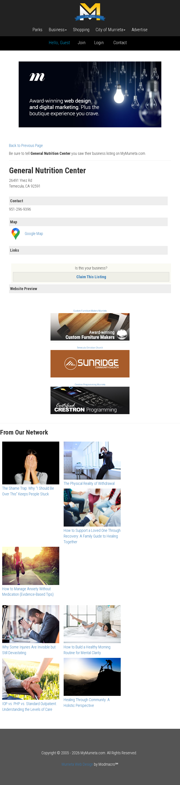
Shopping (81, 29)
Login (99, 42)
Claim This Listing (91, 276)
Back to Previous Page (26, 145)
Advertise (140, 29)
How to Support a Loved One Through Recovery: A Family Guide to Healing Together (92, 536)
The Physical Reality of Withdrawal (89, 483)
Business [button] (57, 29)
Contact (120, 42)
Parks (37, 29)
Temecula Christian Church (90, 347)
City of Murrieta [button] (109, 29)
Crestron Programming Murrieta (90, 384)
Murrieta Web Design (77, 764)
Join (81, 42)
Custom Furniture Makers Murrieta (90, 310)
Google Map (34, 233)
